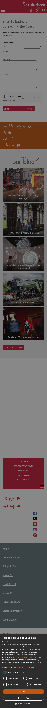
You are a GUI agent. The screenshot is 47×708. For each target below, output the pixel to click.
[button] (23, 703)
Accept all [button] (23, 692)
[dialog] (23, 671)
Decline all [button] (23, 698)
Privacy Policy (30, 667)
